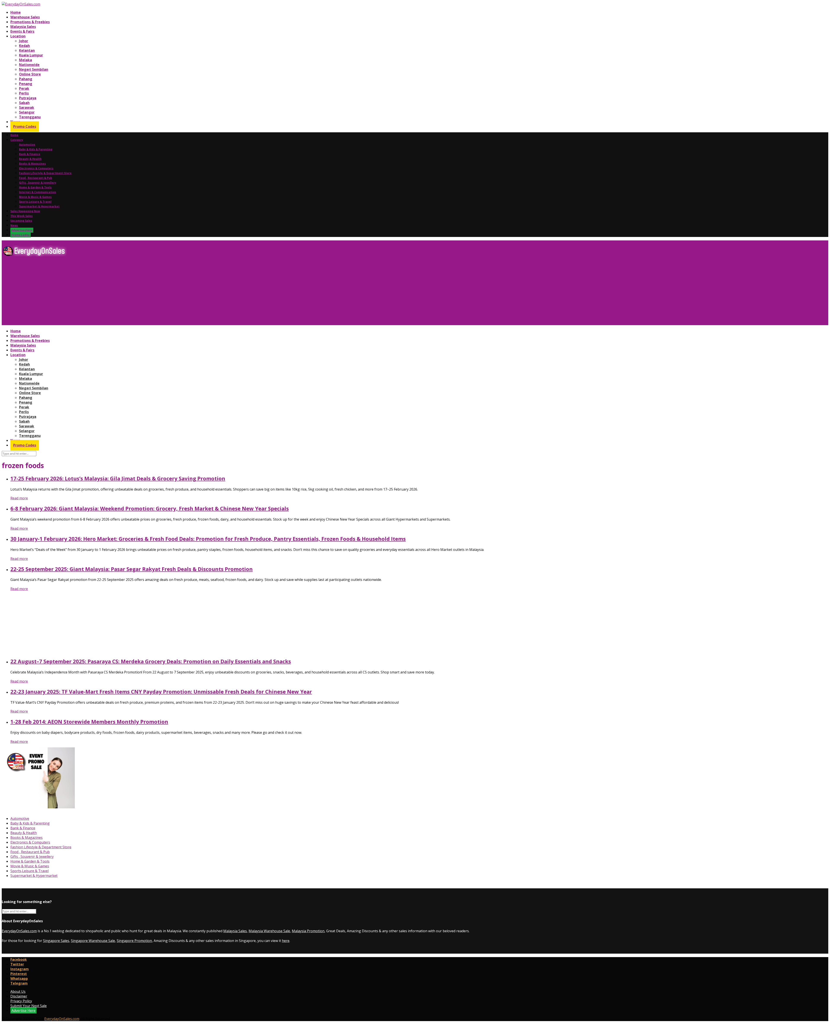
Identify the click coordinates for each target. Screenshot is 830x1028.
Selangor (27, 112)
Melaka (25, 60)
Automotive (27, 144)
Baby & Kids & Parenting (35, 149)
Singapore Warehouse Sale (93, 940)
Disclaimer (18, 996)
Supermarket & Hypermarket (39, 206)
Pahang (25, 79)
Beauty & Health (30, 159)
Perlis (24, 93)
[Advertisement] (131, 292)
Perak (24, 88)
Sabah (24, 102)
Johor (23, 40)
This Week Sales (21, 216)
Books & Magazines (32, 163)
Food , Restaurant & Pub (35, 178)
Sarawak (26, 107)
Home (15, 12)
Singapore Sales (56, 940)
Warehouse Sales (25, 17)
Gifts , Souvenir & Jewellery (37, 182)
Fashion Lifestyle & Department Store (45, 173)
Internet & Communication (37, 192)
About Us (18, 991)
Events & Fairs (22, 31)
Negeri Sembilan (33, 69)
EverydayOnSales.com (19, 931)
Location (18, 36)
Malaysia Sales (23, 26)
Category (16, 140)
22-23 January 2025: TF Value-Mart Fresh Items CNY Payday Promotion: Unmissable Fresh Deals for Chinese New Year (161, 691)
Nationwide (29, 64)
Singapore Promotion (134, 940)
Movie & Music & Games (35, 197)
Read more (19, 498)
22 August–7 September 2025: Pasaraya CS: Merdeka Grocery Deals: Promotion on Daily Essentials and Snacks (150, 661)
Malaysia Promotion (308, 931)
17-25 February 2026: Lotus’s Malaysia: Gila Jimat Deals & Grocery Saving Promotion (117, 478)
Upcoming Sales (21, 220)
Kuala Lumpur (31, 55)
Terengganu (30, 117)
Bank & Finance (29, 154)
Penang (25, 83)
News (14, 225)
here (285, 940)
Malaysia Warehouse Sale (269, 931)
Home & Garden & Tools (35, 187)
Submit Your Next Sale (28, 1005)
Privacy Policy (21, 1001)
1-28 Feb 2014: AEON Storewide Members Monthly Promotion (89, 721)
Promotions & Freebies (30, 21)
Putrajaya (27, 98)
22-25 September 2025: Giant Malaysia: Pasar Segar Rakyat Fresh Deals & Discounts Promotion (131, 568)
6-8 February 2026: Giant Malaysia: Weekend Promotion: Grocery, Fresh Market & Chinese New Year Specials (149, 508)
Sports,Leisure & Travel (35, 201)
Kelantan (27, 50)
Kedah (24, 45)
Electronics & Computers (36, 168)
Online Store (30, 74)
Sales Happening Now (25, 211)
